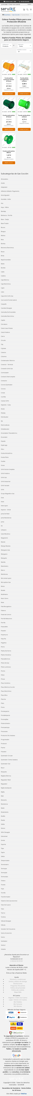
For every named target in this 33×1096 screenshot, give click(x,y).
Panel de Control (6, 614)
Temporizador (5, 860)
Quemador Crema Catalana (9, 760)
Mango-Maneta (5, 546)
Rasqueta (4, 772)
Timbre (3, 881)
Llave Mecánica (5, 534)
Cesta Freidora (5, 332)
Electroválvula (5, 425)
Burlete (3, 268)
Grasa (3, 465)
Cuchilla (3, 397)
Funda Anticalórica (6, 453)
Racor (2, 768)
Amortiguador (5, 195)
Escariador (4, 437)
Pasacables (4, 626)
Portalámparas (5, 715)
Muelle (3, 590)
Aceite (3, 183)
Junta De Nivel (5, 514)
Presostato (4, 731)
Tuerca (3, 913)
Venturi (3, 945)
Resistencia (4, 804)
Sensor (3, 828)
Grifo (2, 489)
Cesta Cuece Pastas (7, 328)
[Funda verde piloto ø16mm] (24, 104)
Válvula (3, 925)
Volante (3, 949)
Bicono (3, 227)
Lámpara (3, 530)
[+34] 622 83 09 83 (16, 961)
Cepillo (3, 320)
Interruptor (4, 506)
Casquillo (3, 304)
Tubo (2, 909)
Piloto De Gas (5, 663)
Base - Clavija (5, 219)
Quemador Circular (7, 756)
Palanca (3, 610)
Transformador (5, 897)
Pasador (3, 631)
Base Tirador (5, 223)
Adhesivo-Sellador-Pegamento (10, 191)
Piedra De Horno (6, 651)
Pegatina (3, 643)
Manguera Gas (5, 550)
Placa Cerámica (5, 683)
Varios (3, 937)
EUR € (29, 4)
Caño (2, 292)
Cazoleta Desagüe (6, 308)
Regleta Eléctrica (6, 776)
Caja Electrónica (6, 284)
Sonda (3, 840)
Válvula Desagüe (6, 921)
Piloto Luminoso (6, 667)
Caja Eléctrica (5, 280)
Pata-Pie (3, 639)
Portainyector (5, 711)
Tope (2, 889)
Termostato (4, 876)
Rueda (3, 820)
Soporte (3, 844)
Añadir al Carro (9, 93)
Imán (2, 502)
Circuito (3, 340)
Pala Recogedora (6, 606)
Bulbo (2, 264)
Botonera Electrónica (7, 247)
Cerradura (4, 324)
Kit (2, 526)
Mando (3, 542)
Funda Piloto (5, 457)
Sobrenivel (4, 836)
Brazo (2, 252)
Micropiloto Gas (6, 582)
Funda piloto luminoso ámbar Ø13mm (8, 79)
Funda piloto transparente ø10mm (24, 79)
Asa (2, 203)
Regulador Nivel (6, 780)
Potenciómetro (5, 723)
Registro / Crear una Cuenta (17, 998)
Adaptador (4, 187)
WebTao (24, 1094)
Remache (4, 800)
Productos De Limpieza (8, 735)
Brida (2, 256)
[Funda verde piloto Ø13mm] (8, 104)
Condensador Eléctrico (8, 360)
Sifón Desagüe (5, 832)
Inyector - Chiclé (6, 510)
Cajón (2, 288)
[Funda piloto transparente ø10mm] (24, 66)
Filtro (2, 449)
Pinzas (3, 679)
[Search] (27, 9)
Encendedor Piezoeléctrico (9, 433)
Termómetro (5, 864)
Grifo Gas (4, 477)
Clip (2, 344)
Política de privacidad (17, 988)
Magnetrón (4, 538)
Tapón (3, 852)
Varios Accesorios (6, 933)
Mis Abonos (18, 1006)
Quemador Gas (5, 764)
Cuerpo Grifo (5, 401)
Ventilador (4, 941)
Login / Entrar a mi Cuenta (18, 1000)
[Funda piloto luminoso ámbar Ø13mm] (8, 66)
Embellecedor (5, 429)
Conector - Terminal (7, 364)
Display (3, 413)
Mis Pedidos (18, 1002)
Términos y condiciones (18, 979)
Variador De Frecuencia (8, 929)
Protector (4, 743)
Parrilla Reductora (6, 618)
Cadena (3, 276)
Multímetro (4, 594)
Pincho (3, 671)
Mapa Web (17, 992)
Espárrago (4, 445)
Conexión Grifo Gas (7, 368)
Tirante (3, 885)
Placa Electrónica (6, 691)
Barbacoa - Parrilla (6, 215)
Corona (3, 389)
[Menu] (31, 9)
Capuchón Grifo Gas (7, 296)
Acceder (5, 4)
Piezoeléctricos (5, 659)
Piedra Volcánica (6, 655)
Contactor (4, 381)
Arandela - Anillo (6, 199)
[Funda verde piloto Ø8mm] (8, 140)
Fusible (3, 461)
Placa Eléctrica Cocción (8, 687)
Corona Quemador (6, 385)
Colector (3, 352)
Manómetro (4, 566)
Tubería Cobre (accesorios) (9, 901)
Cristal (3, 393)
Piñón (2, 675)
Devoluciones (17, 984)
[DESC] (14, 45)
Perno (3, 647)
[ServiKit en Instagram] (16, 975)
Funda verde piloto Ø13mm (9, 116)
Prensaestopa (5, 727)
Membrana (4, 574)
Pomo (3, 707)
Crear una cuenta (14, 4)
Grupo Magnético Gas (7, 493)
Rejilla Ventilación (6, 788)
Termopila (4, 872)
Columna (3, 356)
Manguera (4, 554)
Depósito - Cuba (6, 405)
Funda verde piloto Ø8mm (9, 151)
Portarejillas (4, 719)
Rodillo (3, 816)
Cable (2, 272)
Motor (3, 586)
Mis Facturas (18, 1004)
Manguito (4, 558)
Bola (2, 239)
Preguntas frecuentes (17, 986)
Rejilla (2, 792)
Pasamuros (4, 635)
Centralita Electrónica (7, 316)
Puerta (3, 747)
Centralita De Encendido (8, 312)
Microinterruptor (6, 578)
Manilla (3, 562)
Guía (2, 497)
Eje (2, 421)
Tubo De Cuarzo (6, 905)
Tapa (2, 848)
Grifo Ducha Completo (8, 469)
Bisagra (3, 231)
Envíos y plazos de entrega (18, 981)
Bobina (3, 235)
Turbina (3, 917)
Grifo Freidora (5, 473)
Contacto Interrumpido (8, 377)
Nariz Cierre (4, 598)
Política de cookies (17, 990)
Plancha (3, 699)
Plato (2, 703)
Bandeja (3, 211)
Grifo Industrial (5, 481)
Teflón (3, 856)
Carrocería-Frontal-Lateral (9, 300)
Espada (3, 441)
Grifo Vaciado (5, 485)
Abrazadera (4, 179)
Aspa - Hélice (5, 207)
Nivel (2, 602)
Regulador (4, 784)
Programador (5, 739)
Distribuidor (4, 417)
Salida (3, 824)
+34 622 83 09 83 (24, 1)
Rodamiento (4, 812)
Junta (2, 522)
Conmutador (5, 372)
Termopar (4, 868)
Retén (2, 808)
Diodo (3, 409)
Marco (3, 570)
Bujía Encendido (6, 260)
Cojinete (3, 348)
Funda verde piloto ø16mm (24, 116)
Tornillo (3, 893)
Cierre (3, 336)
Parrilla (3, 622)
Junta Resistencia (6, 518)
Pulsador (3, 751)
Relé (2, 796)
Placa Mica (4, 695)
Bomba (3, 243)
